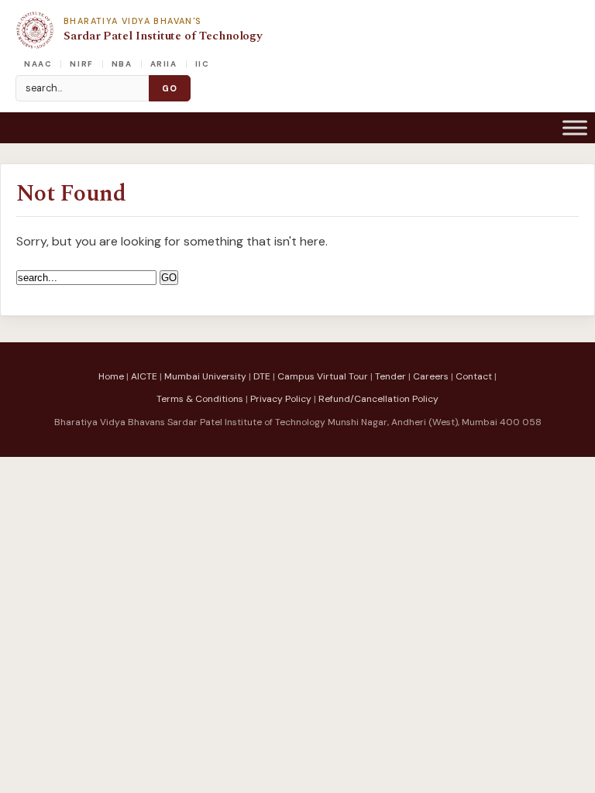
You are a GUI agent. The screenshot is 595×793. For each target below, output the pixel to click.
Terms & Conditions (199, 399)
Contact (474, 376)
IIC (202, 64)
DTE (261, 376)
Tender (390, 376)
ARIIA (163, 64)
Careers (431, 376)
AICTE (144, 376)
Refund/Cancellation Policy (378, 399)
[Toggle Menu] (574, 127)
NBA (122, 64)
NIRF (81, 64)
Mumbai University (205, 376)
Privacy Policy (280, 399)
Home (111, 376)
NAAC (38, 64)
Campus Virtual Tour (322, 376)
